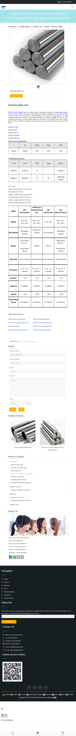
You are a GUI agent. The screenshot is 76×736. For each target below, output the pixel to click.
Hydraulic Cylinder (15, 486)
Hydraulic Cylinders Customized (20, 490)
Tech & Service (8, 598)
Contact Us (7, 595)
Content (12, 376)
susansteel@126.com (20, 546)
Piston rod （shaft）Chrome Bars (48, 27)
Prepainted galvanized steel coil (20, 500)
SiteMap (50, 697)
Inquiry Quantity (14, 359)
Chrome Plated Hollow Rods (28, 341)
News (5, 588)
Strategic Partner (8, 592)
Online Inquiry (17, 96)
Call (12, 735)
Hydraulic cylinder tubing (18, 479)
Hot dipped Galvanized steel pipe (21, 482)
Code (11, 399)
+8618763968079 (21, 552)
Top (63, 735)
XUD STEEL (30, 697)
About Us (6, 582)
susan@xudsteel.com (20, 543)
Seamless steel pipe (17, 465)
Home (5, 579)
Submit (12, 409)
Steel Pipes (25, 27)
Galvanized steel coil (17, 497)
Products (12, 27)
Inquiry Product (14, 351)
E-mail (11, 367)
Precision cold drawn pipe (19, 467)
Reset (21, 409)
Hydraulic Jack (14, 504)
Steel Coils (13, 494)
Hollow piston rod (16, 470)
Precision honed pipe (17, 476)
